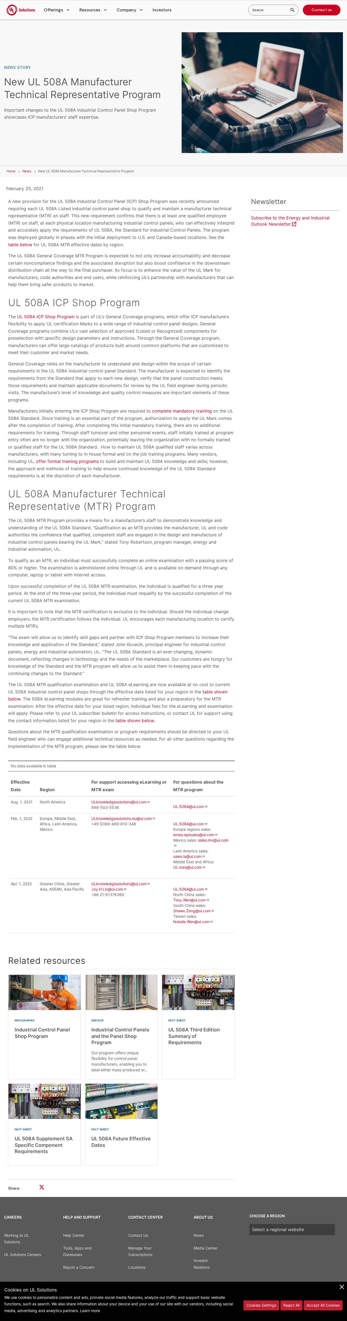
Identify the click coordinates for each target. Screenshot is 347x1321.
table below (20, 244)
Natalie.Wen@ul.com (191, 921)
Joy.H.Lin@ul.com (107, 889)
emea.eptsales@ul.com (193, 834)
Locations (136, 1267)
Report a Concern (78, 1267)
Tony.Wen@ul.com (189, 900)
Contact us (321, 10)
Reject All (291, 1305)
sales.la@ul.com (187, 856)
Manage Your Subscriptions (140, 1251)
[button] (57, 10)
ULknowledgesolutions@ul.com (118, 802)
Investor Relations (202, 1264)
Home (11, 171)
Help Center (73, 1235)
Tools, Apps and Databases (77, 1251)
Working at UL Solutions (16, 1238)
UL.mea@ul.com (187, 867)
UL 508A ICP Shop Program (46, 316)
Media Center (205, 1248)
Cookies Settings (261, 1305)
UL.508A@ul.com (188, 806)
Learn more (90, 1310)
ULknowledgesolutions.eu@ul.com (121, 818)
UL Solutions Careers (22, 1254)
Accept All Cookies (323, 1305)
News (27, 171)
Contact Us (138, 1235)
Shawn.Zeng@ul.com (192, 910)
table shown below (134, 720)
